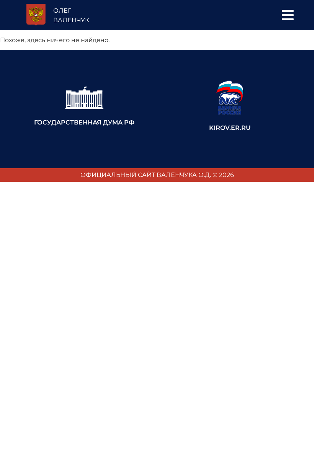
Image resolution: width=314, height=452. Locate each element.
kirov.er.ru (230, 127)
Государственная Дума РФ (84, 122)
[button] (288, 15)
